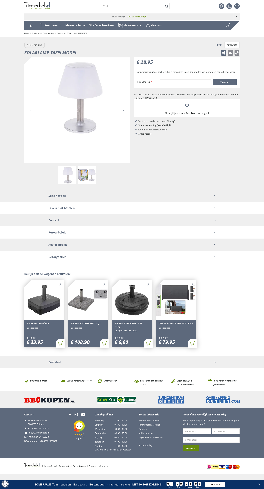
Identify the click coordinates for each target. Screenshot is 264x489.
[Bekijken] (228, 25)
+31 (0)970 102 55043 (38, 428)
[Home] (31, 25)
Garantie (143, 429)
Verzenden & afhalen (149, 420)
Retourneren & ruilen (150, 424)
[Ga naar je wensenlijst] (238, 6)
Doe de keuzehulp (136, 16)
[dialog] (5, 483)
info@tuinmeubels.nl (39, 432)
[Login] (229, 6)
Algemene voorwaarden (151, 437)
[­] (70, 414)
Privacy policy (145, 445)
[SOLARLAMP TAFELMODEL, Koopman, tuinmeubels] (77, 110)
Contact (221, 6)
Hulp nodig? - (129, 16)
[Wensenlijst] (237, 6)
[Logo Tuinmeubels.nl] (37, 5)
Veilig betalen (146, 433)
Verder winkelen (34, 44)
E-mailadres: (144, 82)
